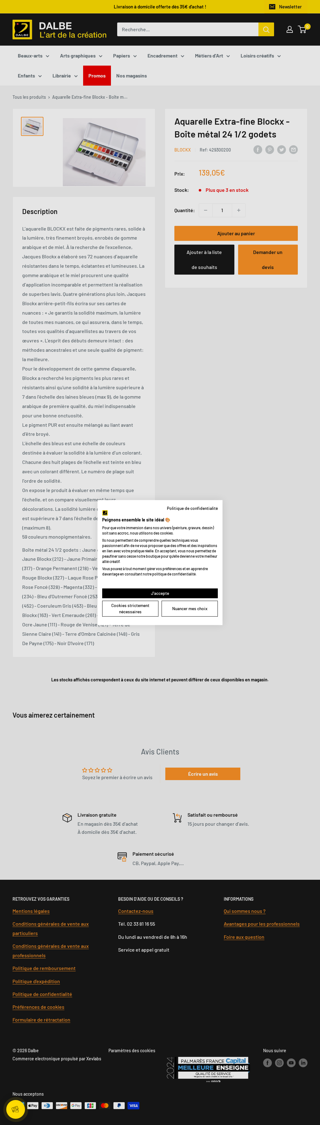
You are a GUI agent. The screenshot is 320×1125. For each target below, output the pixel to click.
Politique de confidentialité (192, 507)
